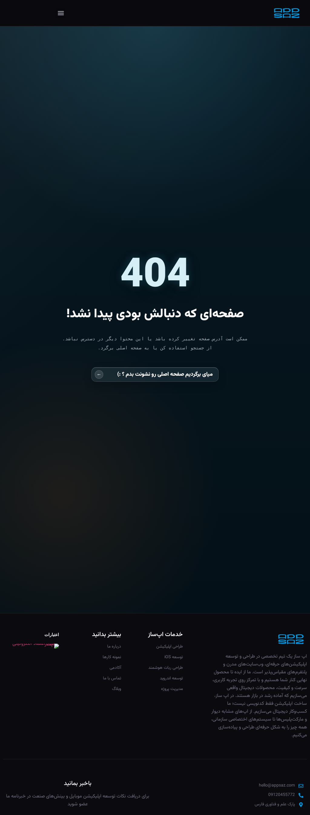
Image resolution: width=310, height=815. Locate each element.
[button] (61, 13)
